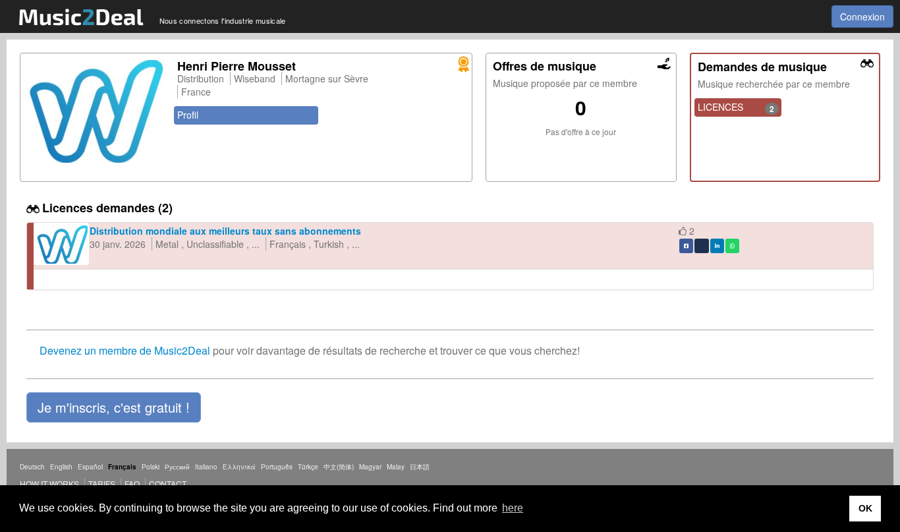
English (61, 466)
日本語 (420, 466)
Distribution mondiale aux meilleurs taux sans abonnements (225, 230)
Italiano (206, 466)
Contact (167, 483)
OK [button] (865, 508)
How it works (49, 483)
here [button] (512, 508)
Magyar (370, 466)
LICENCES (736, 107)
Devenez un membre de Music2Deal (125, 350)
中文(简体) (338, 466)
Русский (177, 466)
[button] (113, 407)
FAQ (132, 483)
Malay (396, 466)
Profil (187, 114)
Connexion (862, 16)
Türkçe (308, 466)
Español (90, 466)
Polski (150, 466)
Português (277, 466)
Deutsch (32, 466)
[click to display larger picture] (95, 111)
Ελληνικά (239, 466)
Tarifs (101, 483)
